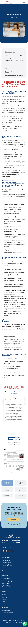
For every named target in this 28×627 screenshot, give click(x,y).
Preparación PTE (7, 495)
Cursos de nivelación (21, 496)
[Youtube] (12, 551)
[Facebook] (3, 551)
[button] (11, 472)
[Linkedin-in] (9, 551)
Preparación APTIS (20, 489)
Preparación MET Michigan (7, 489)
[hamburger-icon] (24, 2)
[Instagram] (6, 551)
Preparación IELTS (7, 483)
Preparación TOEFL (20, 483)
